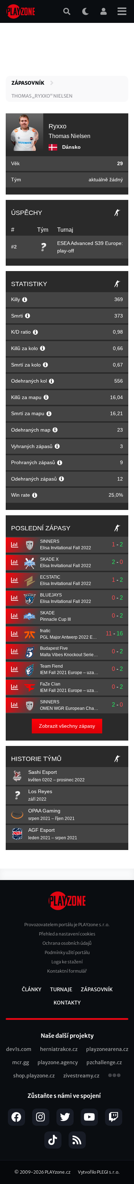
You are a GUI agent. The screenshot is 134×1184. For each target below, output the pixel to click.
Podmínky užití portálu (67, 952)
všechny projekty (114, 1076)
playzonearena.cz (107, 1049)
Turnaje (61, 989)
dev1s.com (18, 1049)
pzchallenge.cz (104, 1062)
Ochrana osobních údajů (67, 943)
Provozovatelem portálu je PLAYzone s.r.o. (67, 924)
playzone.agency (58, 1062)
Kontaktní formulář (67, 971)
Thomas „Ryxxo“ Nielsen (42, 96)
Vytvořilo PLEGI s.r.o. (99, 1172)
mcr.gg (20, 1062)
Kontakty (67, 1002)
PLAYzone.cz (57, 1172)
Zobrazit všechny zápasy (67, 726)
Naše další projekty (67, 1035)
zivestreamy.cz (81, 1075)
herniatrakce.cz (59, 1049)
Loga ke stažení (67, 961)
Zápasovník (27, 83)
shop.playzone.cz (34, 1075)
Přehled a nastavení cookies (67, 934)
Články (31, 989)
